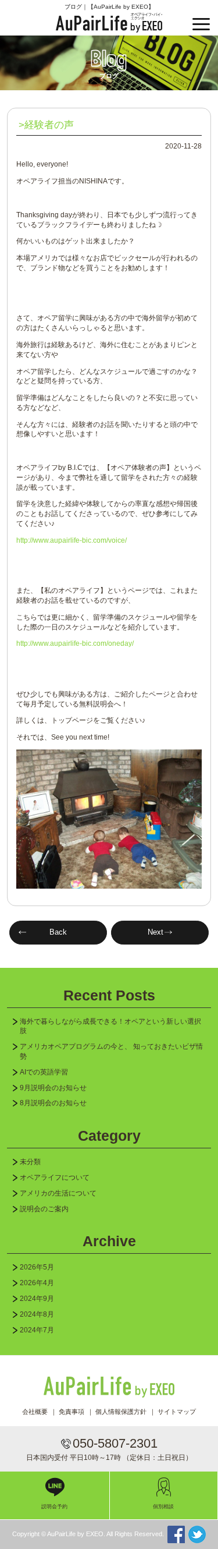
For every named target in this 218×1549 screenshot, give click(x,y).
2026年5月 (37, 1267)
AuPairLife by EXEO (109, 23)
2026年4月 (37, 1283)
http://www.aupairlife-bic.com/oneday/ (75, 643)
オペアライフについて (55, 1177)
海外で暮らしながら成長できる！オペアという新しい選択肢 (110, 1026)
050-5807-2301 (115, 1443)
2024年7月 (37, 1330)
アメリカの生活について (58, 1193)
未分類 (30, 1162)
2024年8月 (37, 1314)
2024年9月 (37, 1299)
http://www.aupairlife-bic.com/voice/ (71, 540)
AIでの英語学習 (44, 1072)
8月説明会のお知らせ (53, 1103)
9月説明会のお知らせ (53, 1088)
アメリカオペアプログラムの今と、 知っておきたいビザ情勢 (111, 1051)
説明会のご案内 (44, 1209)
